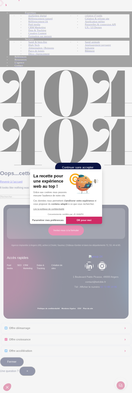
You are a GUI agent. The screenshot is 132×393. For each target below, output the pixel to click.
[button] (7, 387)
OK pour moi (84, 220)
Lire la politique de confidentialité (48, 209)
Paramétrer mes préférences (48, 220)
